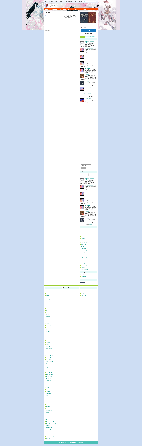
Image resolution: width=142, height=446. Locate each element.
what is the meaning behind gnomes (52, 419)
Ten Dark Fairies (87, 68)
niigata (47, 397)
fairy (46, 329)
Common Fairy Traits (88, 61)
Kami (82, 240)
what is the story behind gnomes (51, 423)
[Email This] (45, 30)
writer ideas (48, 432)
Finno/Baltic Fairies (84, 269)
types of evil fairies (49, 410)
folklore (47, 363)
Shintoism (47, 400)
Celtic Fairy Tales (84, 252)
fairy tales (47, 338)
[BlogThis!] (46, 30)
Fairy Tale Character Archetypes (90, 48)
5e (46, 289)
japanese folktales (49, 378)
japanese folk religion (49, 374)
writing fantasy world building (51, 436)
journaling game (48, 380)
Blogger (90, 224)
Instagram (77, 9)
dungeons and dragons (50, 320)
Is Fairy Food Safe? (88, 98)
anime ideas (48, 291)
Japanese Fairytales (84, 244)
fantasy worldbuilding (49, 357)
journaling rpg (48, 382)
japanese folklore (49, 376)
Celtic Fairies (83, 267)
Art (59, 9)
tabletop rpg (48, 404)
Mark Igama (83, 232)
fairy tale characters (49, 335)
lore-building (48, 387)
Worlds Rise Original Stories (86, 261)
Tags (87, 36)
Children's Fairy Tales (84, 242)
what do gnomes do (49, 417)
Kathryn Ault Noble (84, 234)
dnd (46, 310)
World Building (83, 295)
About (46, 1)
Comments (83, 175)
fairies (47, 327)
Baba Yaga (47, 295)
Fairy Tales (51, 1)
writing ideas (48, 438)
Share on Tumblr (82, 282)
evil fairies (47, 321)
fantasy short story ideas (50, 350)
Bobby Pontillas (83, 236)
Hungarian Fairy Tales (49, 367)
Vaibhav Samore (84, 276)
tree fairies (48, 406)
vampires (47, 412)
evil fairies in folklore (49, 323)
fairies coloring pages (78, 1)
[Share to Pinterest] (49, 30)
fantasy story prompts (50, 353)
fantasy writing (48, 359)
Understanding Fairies (52, 9)
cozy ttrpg (48, 301)
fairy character (48, 331)
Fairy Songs (83, 246)
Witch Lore (62, 1)
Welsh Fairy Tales (84, 248)
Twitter (83, 9)
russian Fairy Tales (49, 399)
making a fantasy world (50, 389)
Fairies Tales (47, 12)
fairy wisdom (48, 342)
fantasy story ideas (49, 352)
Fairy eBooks (83, 263)
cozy (46, 297)
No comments (51, 14)
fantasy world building (50, 355)
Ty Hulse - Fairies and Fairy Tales (70, 442)
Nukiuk (83, 274)
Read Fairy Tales (83, 260)
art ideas (47, 293)
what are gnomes (49, 414)
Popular (82, 37)
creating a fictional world (50, 306)
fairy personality (49, 333)
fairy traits (48, 340)
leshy (47, 385)
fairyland (47, 344)
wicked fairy (48, 425)
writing (47, 434)
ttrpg (47, 408)
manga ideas (48, 391)
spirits (47, 402)
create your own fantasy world (51, 303)
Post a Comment (49, 38)
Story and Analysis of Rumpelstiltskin (88, 55)
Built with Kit (88, 34)
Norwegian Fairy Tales (85, 255)
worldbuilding (48, 429)
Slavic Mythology (84, 250)
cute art (47, 308)
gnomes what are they (49, 365)
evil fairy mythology (49, 325)
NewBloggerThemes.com (83, 444)
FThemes (59, 444)
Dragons (47, 314)
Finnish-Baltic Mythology (85, 257)
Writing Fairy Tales (84, 293)
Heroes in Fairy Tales (88, 74)
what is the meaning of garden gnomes (52, 421)
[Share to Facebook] (48, 30)
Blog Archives (92, 36)
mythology (48, 395)
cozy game (48, 299)
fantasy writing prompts (50, 361)
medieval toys (48, 393)
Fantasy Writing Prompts (69, 1)
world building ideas (49, 427)
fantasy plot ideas (49, 348)
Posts (82, 174)
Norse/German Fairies (85, 265)
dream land (48, 316)
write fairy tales (48, 431)
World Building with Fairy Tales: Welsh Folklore (89, 93)
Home (46, 9)
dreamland (48, 318)
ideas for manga (48, 370)
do (46, 312)
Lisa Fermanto (83, 229)
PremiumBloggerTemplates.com (74, 444)
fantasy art (48, 346)
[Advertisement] (85, 5)
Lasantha (68, 444)
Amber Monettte (84, 238)
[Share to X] (47, 30)
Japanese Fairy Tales (49, 372)
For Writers (56, 1)
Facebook (70, 9)
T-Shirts (64, 9)
